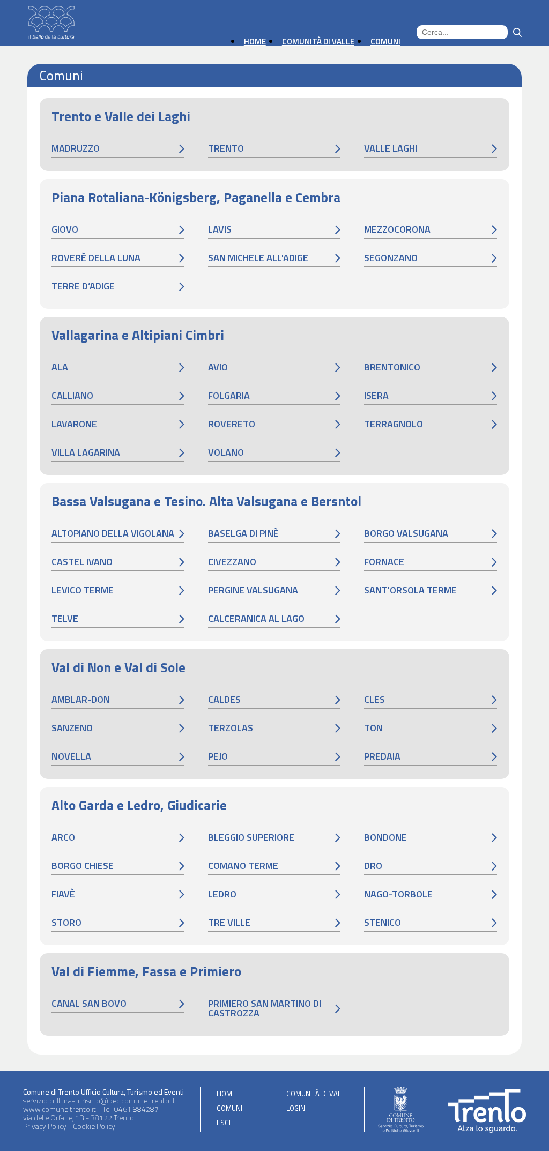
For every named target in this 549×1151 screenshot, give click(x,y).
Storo (66, 922)
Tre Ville (229, 922)
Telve (64, 618)
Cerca (517, 33)
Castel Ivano (82, 561)
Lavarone (74, 424)
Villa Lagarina (85, 452)
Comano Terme (243, 865)
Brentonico (392, 367)
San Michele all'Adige (258, 257)
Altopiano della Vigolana (112, 533)
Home (226, 1093)
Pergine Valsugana (253, 590)
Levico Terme (82, 590)
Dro (373, 865)
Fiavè (63, 894)
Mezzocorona (397, 229)
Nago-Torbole (398, 894)
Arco (63, 837)
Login (295, 1108)
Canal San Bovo (89, 1003)
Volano (226, 452)
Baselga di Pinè (243, 533)
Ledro (222, 894)
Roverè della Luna (95, 257)
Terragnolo (393, 424)
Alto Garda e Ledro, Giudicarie (139, 805)
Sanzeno (72, 728)
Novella (71, 756)
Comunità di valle (317, 1093)
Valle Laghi (390, 148)
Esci (224, 1122)
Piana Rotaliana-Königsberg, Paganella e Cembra (195, 197)
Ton (373, 728)
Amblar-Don (80, 699)
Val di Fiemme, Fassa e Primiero (146, 971)
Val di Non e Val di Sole (118, 667)
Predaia (382, 756)
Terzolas (230, 728)
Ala (59, 367)
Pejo (218, 756)
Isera (376, 395)
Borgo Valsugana (406, 533)
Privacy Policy (44, 1126)
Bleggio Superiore (251, 837)
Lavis (220, 229)
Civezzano (232, 561)
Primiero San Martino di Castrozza (264, 1008)
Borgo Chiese (82, 865)
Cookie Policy (94, 1126)
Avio (218, 367)
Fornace (384, 561)
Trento (226, 148)
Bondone (385, 837)
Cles (374, 699)
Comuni (229, 1108)
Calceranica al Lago (256, 618)
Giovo (64, 229)
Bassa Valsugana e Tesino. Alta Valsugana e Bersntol (206, 501)
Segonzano (391, 257)
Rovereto (231, 424)
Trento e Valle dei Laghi (120, 116)
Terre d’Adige (83, 286)
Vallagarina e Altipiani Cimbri (137, 335)
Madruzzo (75, 148)
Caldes (224, 699)
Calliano (72, 395)
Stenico (382, 922)
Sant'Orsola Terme (410, 590)
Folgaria (229, 395)
